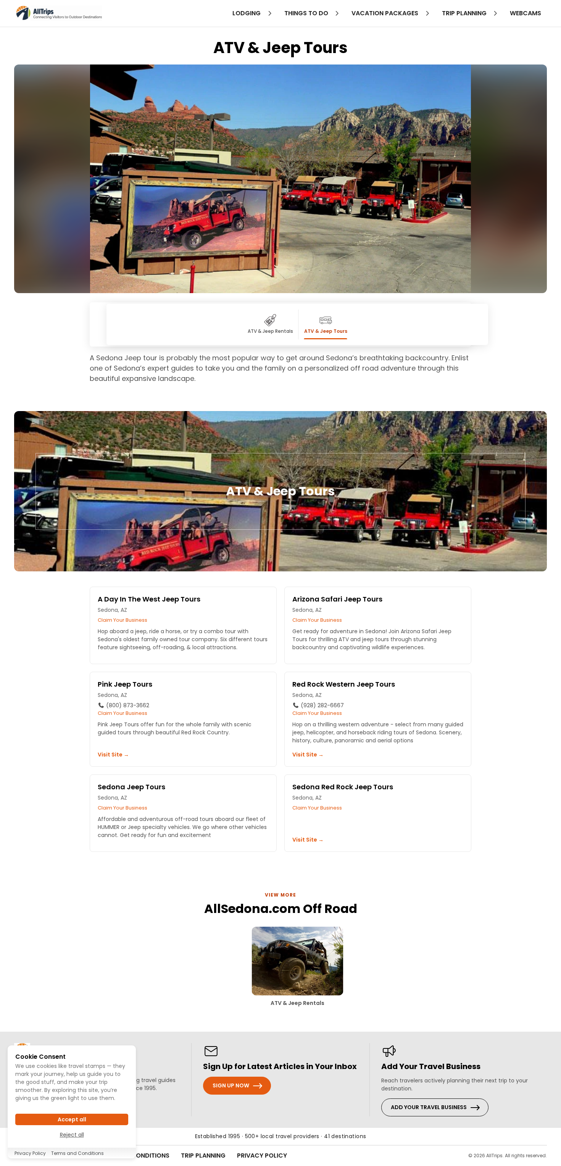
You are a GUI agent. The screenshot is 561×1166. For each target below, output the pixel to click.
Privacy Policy (262, 1155)
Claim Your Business (122, 620)
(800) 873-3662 (127, 705)
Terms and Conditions (77, 1153)
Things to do (307, 13)
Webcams (525, 13)
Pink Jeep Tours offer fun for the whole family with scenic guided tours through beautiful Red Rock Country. (174, 728)
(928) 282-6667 (321, 705)
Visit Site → (113, 754)
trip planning (465, 13)
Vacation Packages (385, 13)
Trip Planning (203, 1155)
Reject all (72, 1134)
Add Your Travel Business (429, 1107)
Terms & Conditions (136, 1155)
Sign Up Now (231, 1085)
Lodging (247, 13)
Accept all (72, 1119)
